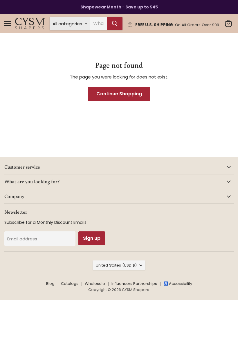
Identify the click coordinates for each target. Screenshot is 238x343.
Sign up (91, 238)
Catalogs (69, 283)
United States (116, 265)
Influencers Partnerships (134, 283)
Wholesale (95, 283)
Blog (50, 283)
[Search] (114, 23)
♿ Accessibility (177, 283)
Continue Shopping (119, 93)
